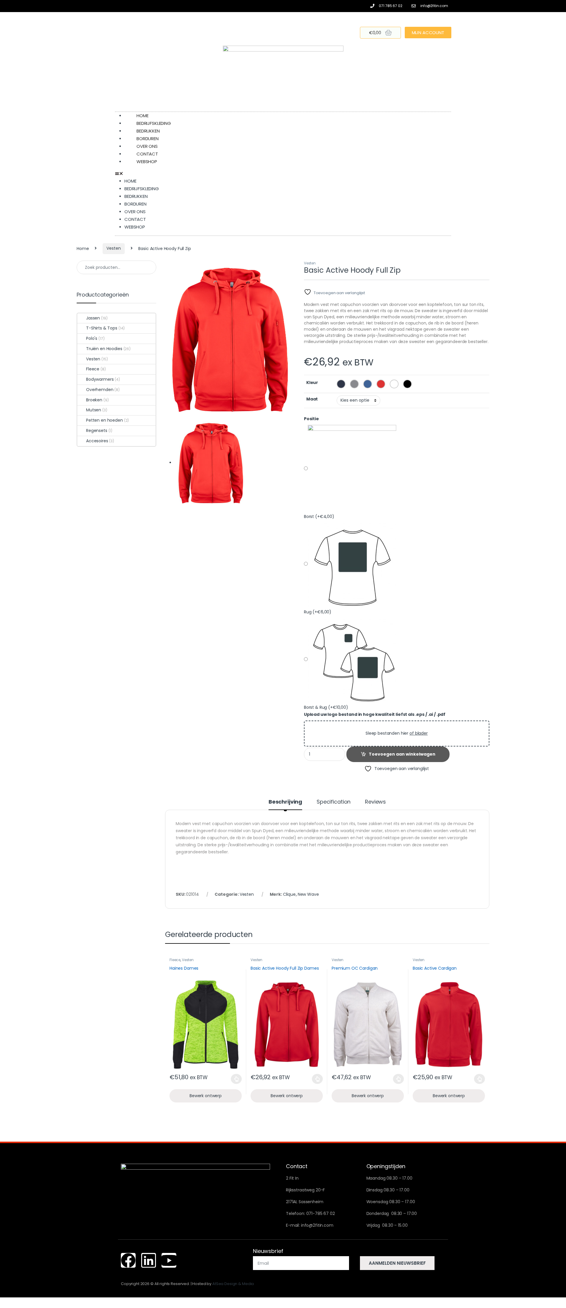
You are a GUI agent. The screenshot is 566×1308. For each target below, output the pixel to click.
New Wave (308, 894)
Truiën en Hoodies (104, 349)
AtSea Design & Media (233, 1284)
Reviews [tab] (375, 802)
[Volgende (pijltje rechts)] (555, 648)
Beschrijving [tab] (285, 802)
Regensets (96, 430)
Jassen (93, 318)
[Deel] (546, 6)
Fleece (175, 959)
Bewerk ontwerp (206, 1096)
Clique (289, 894)
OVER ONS (135, 211)
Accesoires (97, 441)
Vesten (113, 248)
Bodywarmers (99, 379)
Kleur (312, 382)
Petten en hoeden (104, 420)
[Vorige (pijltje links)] (10, 648)
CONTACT (135, 219)
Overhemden (99, 390)
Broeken (94, 400)
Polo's (91, 338)
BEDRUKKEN (136, 196)
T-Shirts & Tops (101, 328)
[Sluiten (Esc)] (559, 6)
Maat (312, 399)
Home (83, 248)
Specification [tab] (334, 802)
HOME (130, 181)
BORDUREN (135, 204)
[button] (283, 173)
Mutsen (93, 410)
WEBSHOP (146, 161)
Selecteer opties (232, 1079)
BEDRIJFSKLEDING (141, 189)
